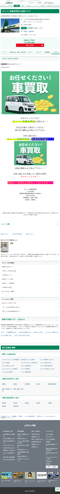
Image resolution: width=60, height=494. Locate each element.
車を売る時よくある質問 (23, 446)
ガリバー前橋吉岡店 (26, 371)
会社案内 (48, 463)
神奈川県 (15, 406)
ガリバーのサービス (8, 445)
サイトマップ (49, 436)
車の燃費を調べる (36, 441)
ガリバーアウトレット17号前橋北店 (11, 359)
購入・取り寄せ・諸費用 (8, 291)
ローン (36, 5)
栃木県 (15, 403)
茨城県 (4, 403)
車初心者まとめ (36, 434)
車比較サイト (35, 446)
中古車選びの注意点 (7, 287)
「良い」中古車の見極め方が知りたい (11, 307)
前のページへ (4, 234)
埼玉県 (38, 403)
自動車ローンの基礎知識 (8, 283)
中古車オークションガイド (23, 459)
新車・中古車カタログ (37, 439)
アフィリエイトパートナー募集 (52, 457)
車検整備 (42, 5)
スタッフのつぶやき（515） (22, 335)
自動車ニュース (36, 436)
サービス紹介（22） (6, 335)
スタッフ (38, 52)
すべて (3, 332)
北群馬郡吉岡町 (52, 384)
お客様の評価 (49, 5)
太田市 (38, 384)
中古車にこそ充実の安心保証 (9, 271)
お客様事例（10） (12, 332)
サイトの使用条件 (50, 439)
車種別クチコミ (36, 444)
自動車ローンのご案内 (7, 279)
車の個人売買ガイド (22, 456)
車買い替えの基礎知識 (9, 457)
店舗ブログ (39, 416)
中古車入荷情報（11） (25, 332)
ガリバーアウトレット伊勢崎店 (9, 368)
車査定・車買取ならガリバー (23, 435)
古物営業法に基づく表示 (52, 453)
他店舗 (57, 489)
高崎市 (15, 384)
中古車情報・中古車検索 (9, 435)
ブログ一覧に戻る (17, 234)
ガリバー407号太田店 (7, 371)
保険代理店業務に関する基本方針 (52, 449)
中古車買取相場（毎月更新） (23, 452)
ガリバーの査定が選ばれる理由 (23, 441)
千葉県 (50, 403)
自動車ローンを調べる (9, 450)
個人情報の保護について (52, 445)
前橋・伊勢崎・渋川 (7, 389)
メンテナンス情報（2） (52, 332)
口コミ (30, 52)
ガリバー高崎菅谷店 (26, 365)
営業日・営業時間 (29, 31)
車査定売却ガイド (22, 438)
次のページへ (29, 234)
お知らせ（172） (38, 332)
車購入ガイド (29, 5)
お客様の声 (49, 461)
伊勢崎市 (27, 384)
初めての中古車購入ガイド (9, 441)
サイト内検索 (49, 434)
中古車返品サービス (7, 275)
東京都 (4, 406)
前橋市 (4, 384)
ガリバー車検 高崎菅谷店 (46, 365)
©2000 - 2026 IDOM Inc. (30, 491)
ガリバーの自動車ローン (9, 453)
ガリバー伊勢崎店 (25, 368)
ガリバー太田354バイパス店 (47, 368)
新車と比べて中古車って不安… (9, 303)
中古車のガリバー (5, 416)
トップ (4, 52)
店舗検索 (14, 416)
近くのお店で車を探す (9, 459)
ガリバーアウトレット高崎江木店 (29, 362)
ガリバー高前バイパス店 (8, 365)
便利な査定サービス (22, 449)
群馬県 (27, 403)
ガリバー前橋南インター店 (46, 359)
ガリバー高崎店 (6, 362)
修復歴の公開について (7, 266)
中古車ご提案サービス (9, 438)
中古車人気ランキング (9, 447)
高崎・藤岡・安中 (18, 389)
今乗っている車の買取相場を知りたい (11, 311)
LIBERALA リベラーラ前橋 (27, 359)
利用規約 (48, 441)
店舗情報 (47, 52)
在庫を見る (13, 52)
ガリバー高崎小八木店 (45, 362)
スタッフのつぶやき (50, 416)
